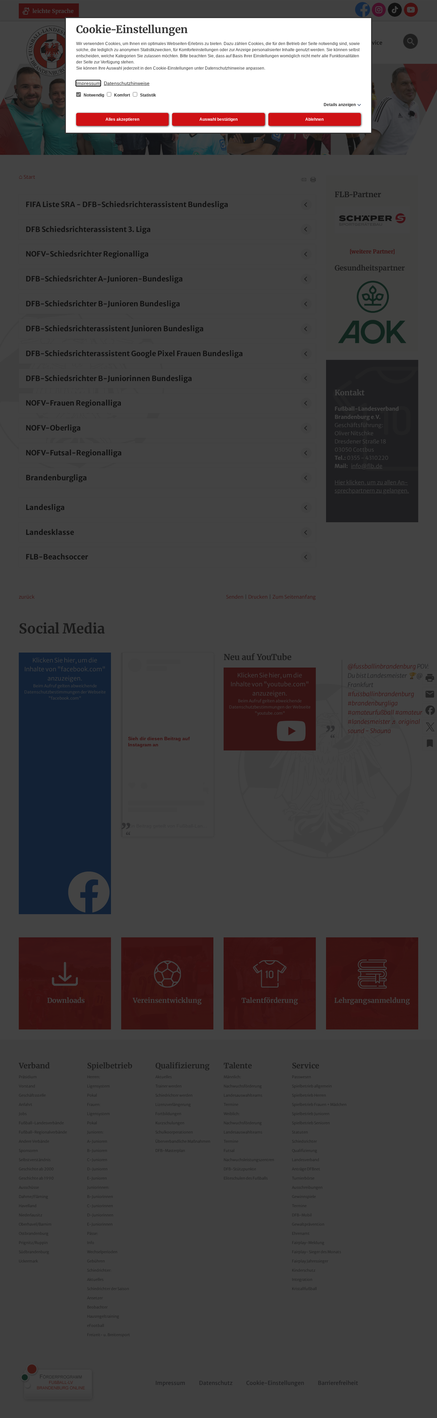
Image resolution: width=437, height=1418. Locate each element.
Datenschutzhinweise (127, 83)
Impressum (88, 83)
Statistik (147, 95)
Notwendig (94, 95)
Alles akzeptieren (122, 119)
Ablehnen (314, 119)
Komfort (122, 95)
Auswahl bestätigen (218, 119)
